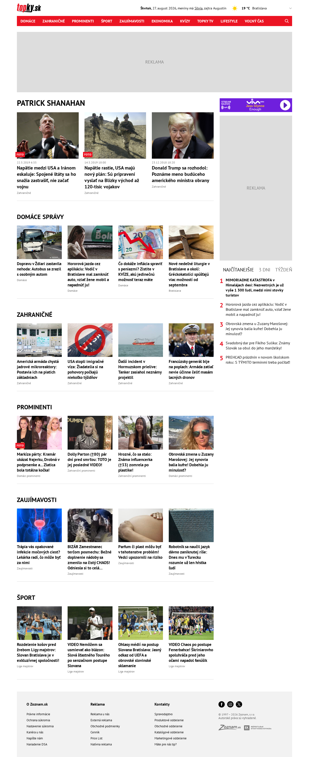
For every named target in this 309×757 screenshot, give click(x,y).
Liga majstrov (25, 666)
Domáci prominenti (28, 476)
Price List (96, 738)
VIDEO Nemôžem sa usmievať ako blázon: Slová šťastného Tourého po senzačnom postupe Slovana (89, 655)
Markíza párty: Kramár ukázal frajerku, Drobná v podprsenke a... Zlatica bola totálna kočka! (38, 462)
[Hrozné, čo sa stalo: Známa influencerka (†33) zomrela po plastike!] (140, 432)
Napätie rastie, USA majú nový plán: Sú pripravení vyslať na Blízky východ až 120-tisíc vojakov (111, 177)
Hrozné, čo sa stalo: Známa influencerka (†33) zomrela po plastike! (135, 462)
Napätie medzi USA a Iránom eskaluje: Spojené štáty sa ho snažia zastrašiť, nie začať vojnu (46, 177)
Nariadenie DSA (37, 744)
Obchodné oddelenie (168, 726)
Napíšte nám (35, 738)
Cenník (95, 732)
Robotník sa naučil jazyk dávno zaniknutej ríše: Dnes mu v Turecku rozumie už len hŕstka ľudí (189, 557)
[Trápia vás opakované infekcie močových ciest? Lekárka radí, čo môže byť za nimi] (39, 525)
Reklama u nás (100, 714)
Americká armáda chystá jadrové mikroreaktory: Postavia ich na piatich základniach (38, 369)
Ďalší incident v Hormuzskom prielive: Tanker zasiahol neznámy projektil (140, 369)
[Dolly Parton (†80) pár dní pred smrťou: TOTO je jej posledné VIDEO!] (90, 432)
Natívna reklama (101, 744)
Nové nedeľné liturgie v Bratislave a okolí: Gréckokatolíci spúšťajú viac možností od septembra (189, 274)
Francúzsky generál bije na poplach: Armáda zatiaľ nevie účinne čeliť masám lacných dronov (191, 369)
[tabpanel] (256, 321)
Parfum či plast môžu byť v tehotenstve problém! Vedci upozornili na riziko (140, 552)
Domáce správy (40, 217)
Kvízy (185, 21)
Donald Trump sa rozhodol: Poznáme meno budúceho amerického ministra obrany (180, 174)
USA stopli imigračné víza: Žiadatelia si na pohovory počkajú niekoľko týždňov (86, 369)
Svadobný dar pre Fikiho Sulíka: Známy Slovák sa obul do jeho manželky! (258, 345)
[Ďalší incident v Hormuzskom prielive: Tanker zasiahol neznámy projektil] (140, 340)
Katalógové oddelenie (169, 732)
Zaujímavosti (131, 21)
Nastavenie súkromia (40, 726)
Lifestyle (229, 21)
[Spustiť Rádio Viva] (255, 101)
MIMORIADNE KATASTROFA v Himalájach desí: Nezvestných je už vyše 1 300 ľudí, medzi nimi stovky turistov (255, 287)
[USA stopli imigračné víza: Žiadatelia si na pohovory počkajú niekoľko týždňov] (90, 340)
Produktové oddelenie (169, 720)
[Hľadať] (286, 21)
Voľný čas (254, 21)
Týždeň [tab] (283, 270)
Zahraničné (53, 21)
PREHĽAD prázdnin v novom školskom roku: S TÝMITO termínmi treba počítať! (258, 360)
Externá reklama (101, 720)
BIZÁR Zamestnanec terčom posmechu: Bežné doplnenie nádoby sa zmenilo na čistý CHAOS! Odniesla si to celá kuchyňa (90, 557)
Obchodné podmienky (105, 726)
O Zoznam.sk (37, 704)
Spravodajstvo (163, 714)
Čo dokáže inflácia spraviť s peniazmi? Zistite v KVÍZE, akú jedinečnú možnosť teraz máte (140, 271)
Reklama (98, 704)
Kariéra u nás (35, 732)
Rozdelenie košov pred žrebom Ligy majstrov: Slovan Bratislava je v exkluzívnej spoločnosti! (38, 652)
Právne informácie (38, 714)
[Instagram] (230, 705)
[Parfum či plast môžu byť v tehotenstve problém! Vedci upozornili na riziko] (140, 525)
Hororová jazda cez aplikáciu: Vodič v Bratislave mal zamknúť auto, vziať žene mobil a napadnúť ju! (88, 274)
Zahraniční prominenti (81, 470)
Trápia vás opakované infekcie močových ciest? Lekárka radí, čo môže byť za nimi (39, 554)
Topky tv (205, 21)
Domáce (28, 21)
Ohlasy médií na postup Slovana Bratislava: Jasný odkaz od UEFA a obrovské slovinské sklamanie (139, 655)
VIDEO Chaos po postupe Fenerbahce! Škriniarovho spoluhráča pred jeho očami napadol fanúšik (191, 652)
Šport (106, 21)
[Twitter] (239, 705)
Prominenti (83, 21)
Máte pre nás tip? (165, 744)
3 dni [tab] (264, 270)
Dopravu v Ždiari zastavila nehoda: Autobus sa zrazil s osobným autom (39, 269)
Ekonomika (162, 21)
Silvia (199, 8)
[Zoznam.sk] (231, 729)
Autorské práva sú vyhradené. (237, 718)
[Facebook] (221, 705)
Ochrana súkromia (38, 720)
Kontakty (162, 704)
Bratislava (175, 290)
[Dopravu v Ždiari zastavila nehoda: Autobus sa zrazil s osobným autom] (39, 242)
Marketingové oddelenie (170, 738)
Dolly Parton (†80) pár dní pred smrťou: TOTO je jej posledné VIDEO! (89, 459)
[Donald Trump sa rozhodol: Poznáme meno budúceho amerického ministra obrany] (183, 135)
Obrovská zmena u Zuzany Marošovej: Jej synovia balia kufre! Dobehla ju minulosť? (191, 462)
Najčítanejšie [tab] (238, 270)
